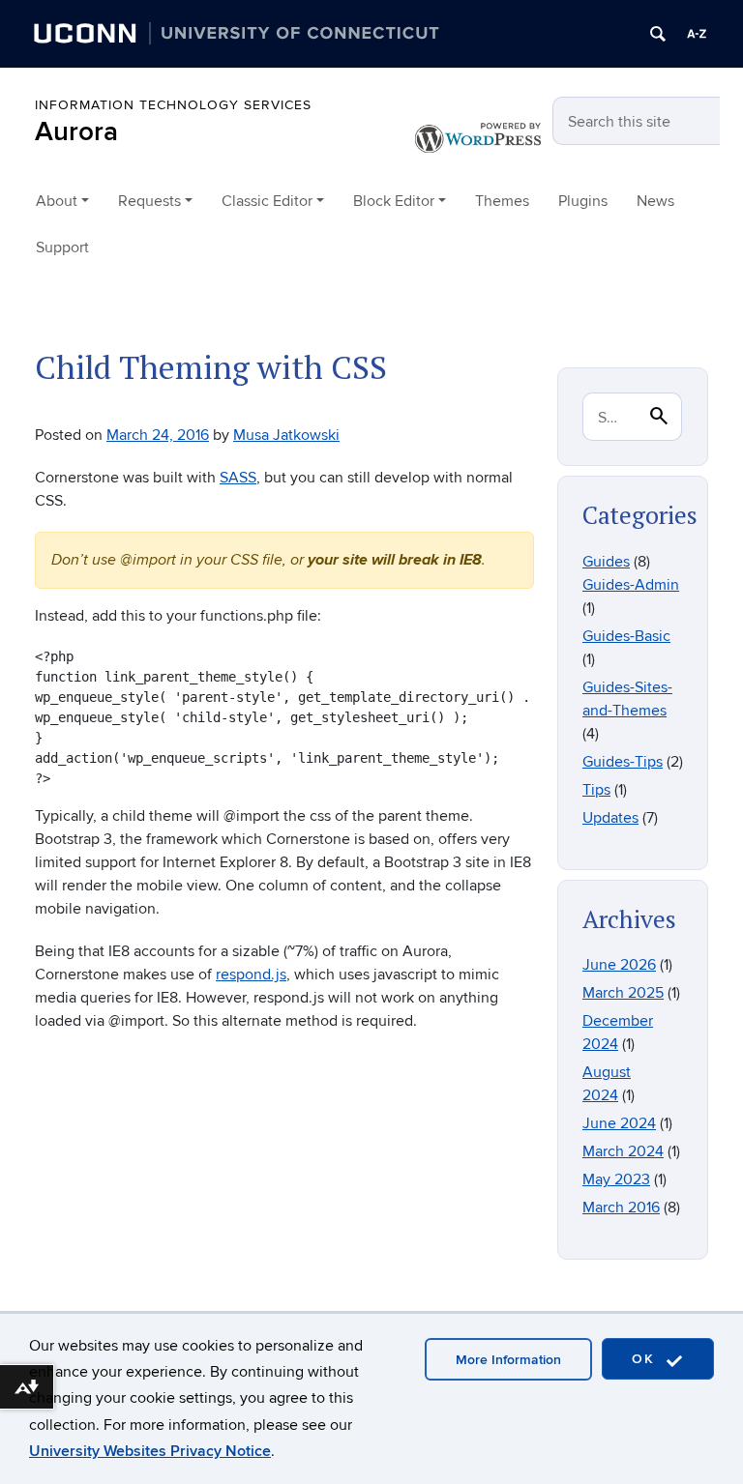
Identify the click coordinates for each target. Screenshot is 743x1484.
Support (62, 247)
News (655, 201)
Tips (596, 790)
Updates (610, 818)
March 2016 (621, 1207)
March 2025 (623, 993)
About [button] (56, 201)
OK (646, 1359)
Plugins (583, 201)
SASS (238, 477)
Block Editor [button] (393, 201)
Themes (502, 201)
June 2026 (619, 965)
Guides (606, 561)
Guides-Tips (622, 761)
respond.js (251, 974)
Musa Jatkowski (286, 435)
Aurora (76, 132)
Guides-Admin (630, 585)
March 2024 (623, 1151)
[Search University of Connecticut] (657, 33)
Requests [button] (149, 201)
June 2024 (619, 1123)
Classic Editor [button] (267, 201)
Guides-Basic (626, 636)
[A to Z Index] (696, 33)
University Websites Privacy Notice (150, 1451)
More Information (508, 1360)
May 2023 (616, 1179)
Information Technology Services (173, 105)
